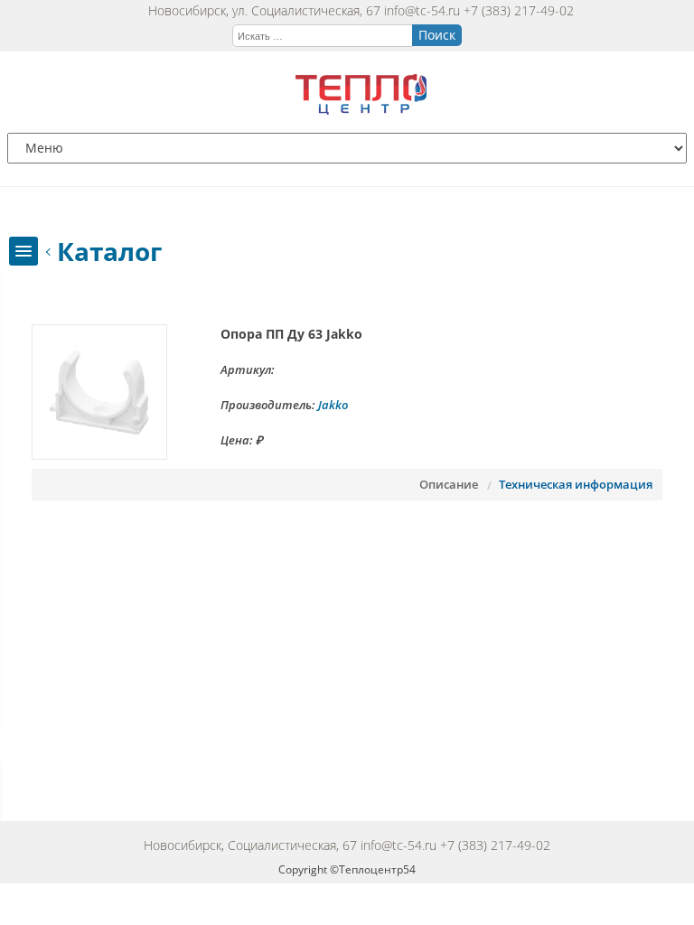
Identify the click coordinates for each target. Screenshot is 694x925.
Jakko (333, 405)
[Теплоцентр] (361, 109)
